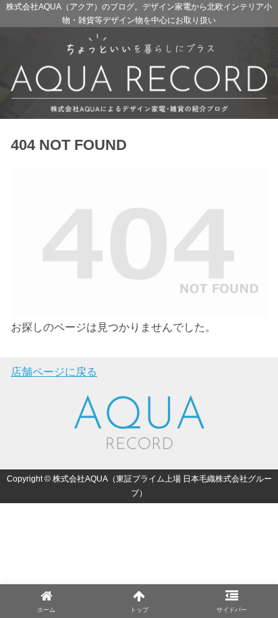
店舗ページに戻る (54, 372)
